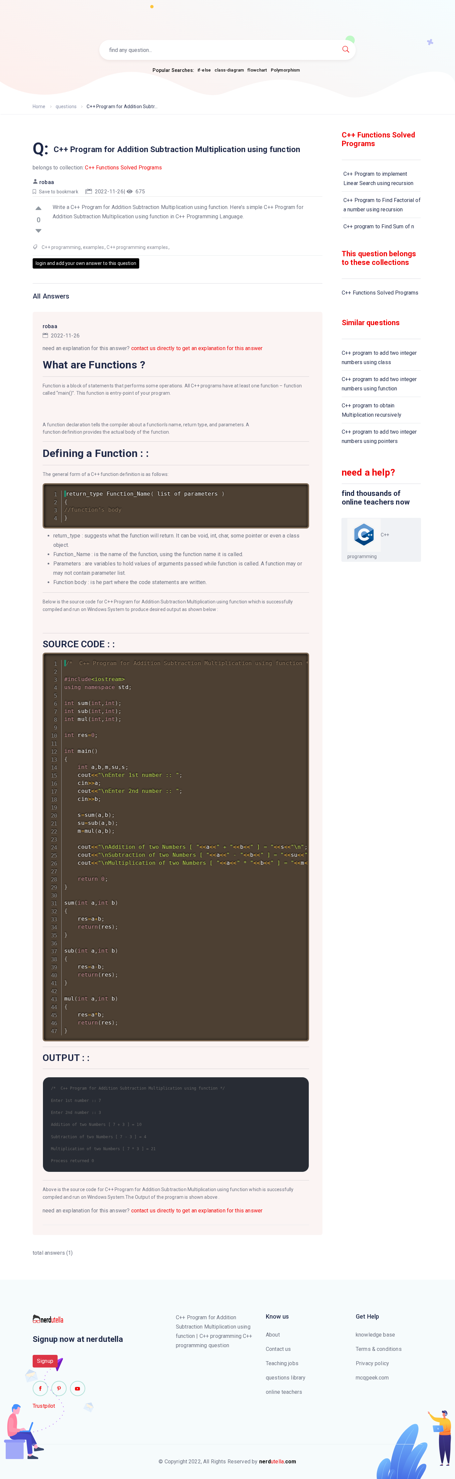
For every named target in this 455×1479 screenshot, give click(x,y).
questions (66, 106)
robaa (46, 182)
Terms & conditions (379, 1349)
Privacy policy (372, 1363)
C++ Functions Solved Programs (123, 167)
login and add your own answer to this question (86, 263)
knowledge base (375, 1335)
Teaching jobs (282, 1363)
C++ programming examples (137, 247)
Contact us (278, 1349)
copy (295, 489)
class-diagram (229, 70)
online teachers (284, 1392)
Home (39, 106)
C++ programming (61, 247)
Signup (45, 1361)
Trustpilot (44, 1406)
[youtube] (77, 1388)
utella (277, 1461)
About (273, 1335)
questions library (286, 1377)
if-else (204, 70)
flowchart (257, 70)
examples (93, 247)
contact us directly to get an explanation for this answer (197, 348)
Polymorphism (285, 70)
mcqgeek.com (372, 1377)
